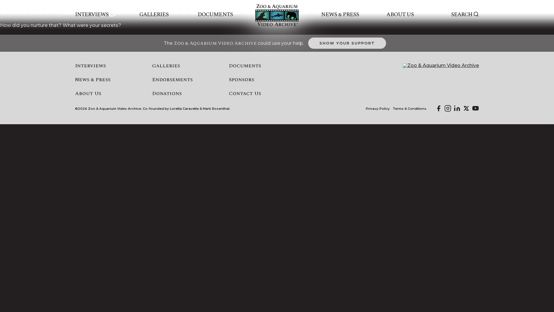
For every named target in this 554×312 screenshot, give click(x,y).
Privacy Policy (378, 108)
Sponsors (241, 79)
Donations (167, 93)
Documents (215, 15)
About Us (399, 15)
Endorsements (172, 79)
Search (461, 15)
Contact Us (245, 93)
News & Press (340, 15)
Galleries (154, 15)
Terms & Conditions (409, 108)
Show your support (347, 43)
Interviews (92, 15)
